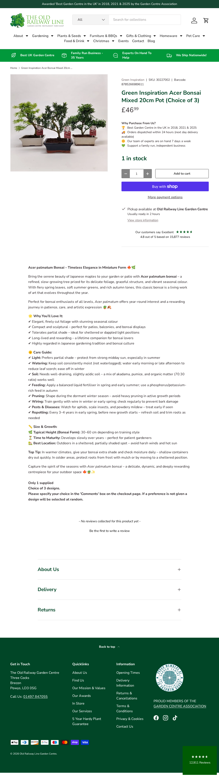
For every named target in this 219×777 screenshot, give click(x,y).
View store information (142, 220)
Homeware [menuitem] (168, 36)
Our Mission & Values (88, 688)
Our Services (82, 711)
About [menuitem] (18, 36)
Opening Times (128, 672)
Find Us (78, 680)
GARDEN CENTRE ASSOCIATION (180, 706)
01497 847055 (35, 696)
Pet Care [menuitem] (193, 36)
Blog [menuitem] (151, 41)
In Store (78, 703)
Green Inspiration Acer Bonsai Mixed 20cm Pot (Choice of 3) (47, 68)
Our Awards (81, 695)
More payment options (165, 197)
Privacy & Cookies (130, 719)
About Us (79, 672)
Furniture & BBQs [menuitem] (103, 36)
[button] (206, 20)
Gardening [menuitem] (40, 36)
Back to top (107, 647)
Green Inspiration (132, 80)
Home (13, 68)
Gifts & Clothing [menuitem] (138, 36)
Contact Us (124, 726)
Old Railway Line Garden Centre (38, 753)
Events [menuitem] (123, 41)
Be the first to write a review (109, 531)
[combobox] (127, 20)
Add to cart (182, 173)
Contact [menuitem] (138, 41)
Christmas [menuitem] (101, 41)
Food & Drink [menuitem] (74, 41)
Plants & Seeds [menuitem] (69, 36)
